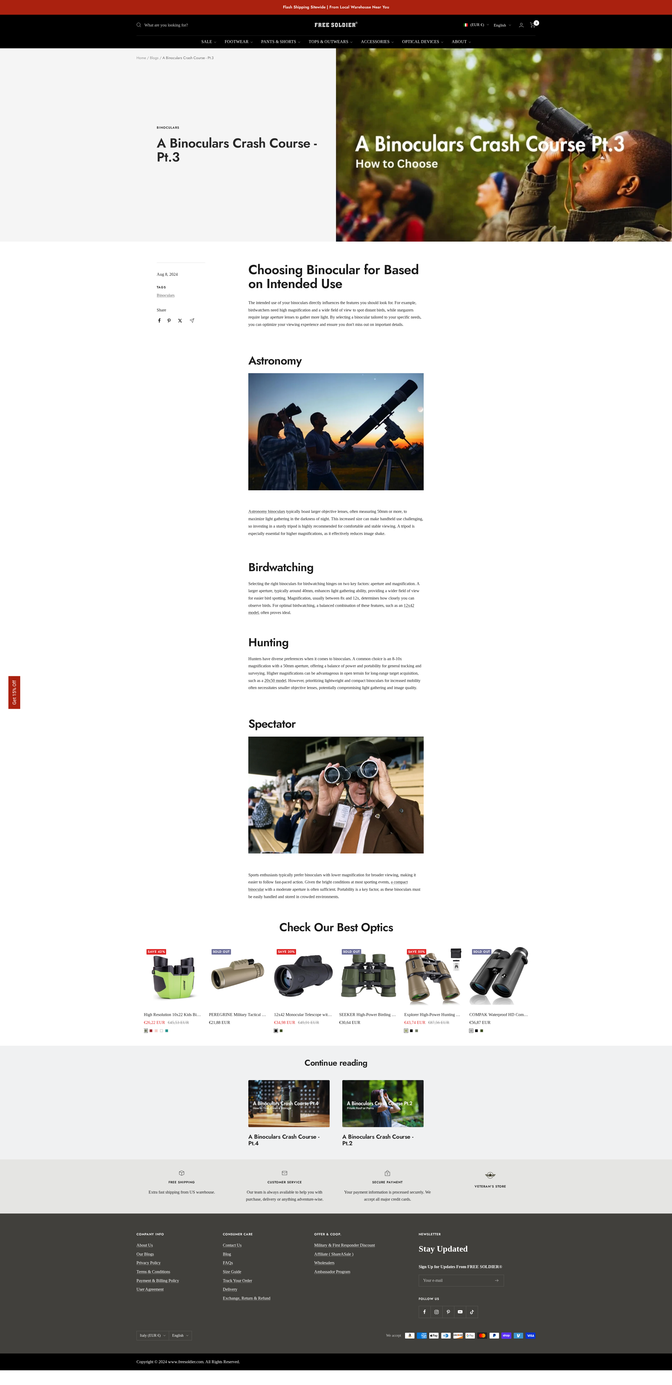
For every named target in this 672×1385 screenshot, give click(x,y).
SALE (207, 41)
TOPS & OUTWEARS (329, 41)
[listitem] (159, 320)
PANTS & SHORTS (279, 41)
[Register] (497, 1280)
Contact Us (232, 1245)
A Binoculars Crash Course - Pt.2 (377, 1140)
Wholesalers (324, 1263)
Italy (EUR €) (150, 1335)
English (500, 25)
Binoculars (168, 128)
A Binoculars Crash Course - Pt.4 (283, 1140)
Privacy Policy (148, 1263)
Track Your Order (237, 1280)
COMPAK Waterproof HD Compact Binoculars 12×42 (498, 1014)
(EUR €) (477, 25)
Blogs (154, 57)
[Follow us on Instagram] (436, 1312)
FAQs (228, 1263)
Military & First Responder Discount (344, 1245)
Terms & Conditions (153, 1271)
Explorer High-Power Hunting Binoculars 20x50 (433, 1014)
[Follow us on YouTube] (460, 1312)
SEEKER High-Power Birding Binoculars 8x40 (368, 1014)
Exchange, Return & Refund (246, 1298)
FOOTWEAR (237, 41)
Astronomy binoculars (266, 511)
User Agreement (150, 1289)
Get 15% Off (14, 692)
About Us (144, 1245)
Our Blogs (145, 1254)
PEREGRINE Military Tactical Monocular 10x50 (238, 1014)
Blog (227, 1254)
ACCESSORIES (376, 41)
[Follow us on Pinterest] (448, 1312)
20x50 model (275, 680)
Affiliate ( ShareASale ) (333, 1254)
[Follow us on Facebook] (424, 1312)
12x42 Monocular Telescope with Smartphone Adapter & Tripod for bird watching (303, 1014)
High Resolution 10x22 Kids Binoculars (173, 1014)
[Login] (521, 25)
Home (141, 57)
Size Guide (232, 1271)
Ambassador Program (332, 1271)
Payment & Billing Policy (157, 1280)
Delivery (230, 1289)
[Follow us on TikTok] (472, 1312)
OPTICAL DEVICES (421, 41)
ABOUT (460, 41)
